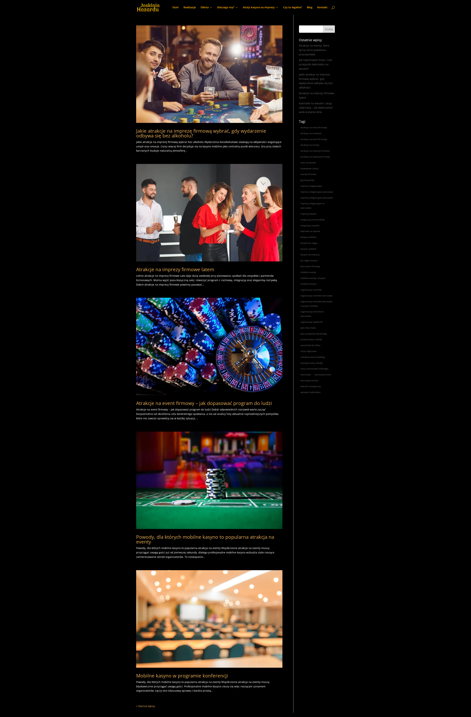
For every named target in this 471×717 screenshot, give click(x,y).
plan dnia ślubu (308, 327)
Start (175, 7)
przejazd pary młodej (311, 339)
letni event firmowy (310, 266)
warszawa (305, 374)
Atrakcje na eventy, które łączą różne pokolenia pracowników (314, 50)
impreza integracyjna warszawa (316, 191)
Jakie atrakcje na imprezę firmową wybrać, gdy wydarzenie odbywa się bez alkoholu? (201, 133)
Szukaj (329, 29)
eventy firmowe (308, 174)
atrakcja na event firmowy (313, 127)
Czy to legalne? (292, 7)
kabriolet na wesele (310, 231)
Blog (309, 7)
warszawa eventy (309, 380)
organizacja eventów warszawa (316, 295)
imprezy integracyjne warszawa (316, 197)
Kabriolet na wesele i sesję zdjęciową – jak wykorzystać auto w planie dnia (316, 108)
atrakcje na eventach (311, 133)
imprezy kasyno (308, 213)
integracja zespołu (309, 225)
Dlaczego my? (225, 7)
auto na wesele (308, 162)
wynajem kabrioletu (310, 392)
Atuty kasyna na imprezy (259, 7)
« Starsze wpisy (145, 706)
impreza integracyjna (311, 185)
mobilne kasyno (308, 283)
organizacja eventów (311, 289)
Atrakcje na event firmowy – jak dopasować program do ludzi (204, 403)
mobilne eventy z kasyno (312, 278)
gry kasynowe (307, 180)
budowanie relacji (309, 168)
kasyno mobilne (308, 248)
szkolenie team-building (312, 357)
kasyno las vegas (309, 243)
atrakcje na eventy (309, 144)
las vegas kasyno (309, 260)
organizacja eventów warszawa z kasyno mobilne (316, 303)
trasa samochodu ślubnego (314, 368)
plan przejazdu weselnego (313, 333)
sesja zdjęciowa (308, 351)
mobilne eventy (308, 272)
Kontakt (322, 7)
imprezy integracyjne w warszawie (312, 205)
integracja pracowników (312, 219)
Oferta (205, 7)
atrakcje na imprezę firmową (315, 156)
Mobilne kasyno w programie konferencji (182, 675)
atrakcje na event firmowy (313, 139)
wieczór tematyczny (310, 386)
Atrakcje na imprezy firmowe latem (175, 269)
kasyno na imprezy (310, 254)
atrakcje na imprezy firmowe (315, 150)
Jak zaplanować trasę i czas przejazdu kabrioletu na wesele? (315, 64)
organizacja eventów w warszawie (312, 314)
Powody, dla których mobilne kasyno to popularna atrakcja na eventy (205, 539)
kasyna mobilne (308, 237)
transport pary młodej (311, 362)
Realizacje (189, 7)
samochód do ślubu (310, 345)
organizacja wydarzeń (311, 321)
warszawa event (322, 374)
